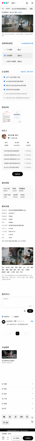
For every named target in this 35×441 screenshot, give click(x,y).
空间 (17, 272)
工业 (24, 267)
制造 (11, 270)
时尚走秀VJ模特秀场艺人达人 (12, 155)
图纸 (20, 267)
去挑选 (20, 12)
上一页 (9, 333)
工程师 (27, 270)
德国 (7, 270)
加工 (23, 270)
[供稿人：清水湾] (4, 136)
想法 (19, 270)
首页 (3, 8)
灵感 (16, 267)
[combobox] (14, 3)
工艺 (28, 267)
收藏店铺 (17, 174)
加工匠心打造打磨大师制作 (11, 167)
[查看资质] (8, 138)
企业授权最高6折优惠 (27, 43)
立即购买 (28, 438)
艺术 (21, 272)
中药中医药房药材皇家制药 (11, 151)
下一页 (26, 333)
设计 (3, 267)
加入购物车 (16, 438)
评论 (30, 311)
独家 (31, 9)
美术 (32, 267)
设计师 (8, 267)
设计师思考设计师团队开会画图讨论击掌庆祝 (9, 361)
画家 (8, 272)
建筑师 (4, 272)
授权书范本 (30, 72)
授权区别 (23, 72)
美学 (3, 270)
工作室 (13, 272)
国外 (15, 270)
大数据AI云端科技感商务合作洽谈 (13, 163)
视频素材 (8, 8)
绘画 (12, 267)
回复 (32, 321)
